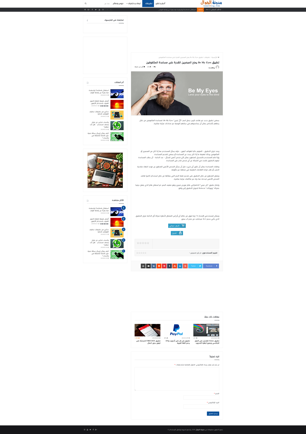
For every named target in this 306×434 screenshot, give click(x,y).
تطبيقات (148, 3)
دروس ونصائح (118, 3)
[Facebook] (92, 10)
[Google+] (88, 10)
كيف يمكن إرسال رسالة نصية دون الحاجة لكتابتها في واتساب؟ (98, 136)
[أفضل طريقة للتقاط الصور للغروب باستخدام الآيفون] (117, 104)
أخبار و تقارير (160, 3)
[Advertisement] (176, 32)
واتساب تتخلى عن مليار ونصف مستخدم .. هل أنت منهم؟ (99, 125)
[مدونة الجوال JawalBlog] (211, 4)
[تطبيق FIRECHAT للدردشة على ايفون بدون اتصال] (147, 330)
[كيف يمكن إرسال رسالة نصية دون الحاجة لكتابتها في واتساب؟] (117, 136)
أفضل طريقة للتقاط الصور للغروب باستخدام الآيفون (99, 102)
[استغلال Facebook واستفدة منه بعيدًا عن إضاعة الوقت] (117, 93)
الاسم (216, 393)
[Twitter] (96, 10)
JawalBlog (211, 68)
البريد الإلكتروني (213, 402)
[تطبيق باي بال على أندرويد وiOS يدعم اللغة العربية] (177, 330)
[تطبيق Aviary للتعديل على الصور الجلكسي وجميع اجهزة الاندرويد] (206, 330)
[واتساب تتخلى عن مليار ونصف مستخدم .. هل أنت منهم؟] (117, 125)
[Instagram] (103, 10)
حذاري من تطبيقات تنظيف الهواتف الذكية (99, 113)
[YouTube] (99, 10)
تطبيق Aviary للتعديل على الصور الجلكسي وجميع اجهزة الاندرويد (207, 342)
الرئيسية (215, 57)
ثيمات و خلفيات (134, 3)
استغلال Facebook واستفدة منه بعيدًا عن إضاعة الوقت (177, 9)
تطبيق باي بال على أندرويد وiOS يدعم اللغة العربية (178, 342)
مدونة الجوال (200, 429)
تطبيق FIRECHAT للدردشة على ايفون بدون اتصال (148, 342)
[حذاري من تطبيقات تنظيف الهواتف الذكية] (117, 115)
